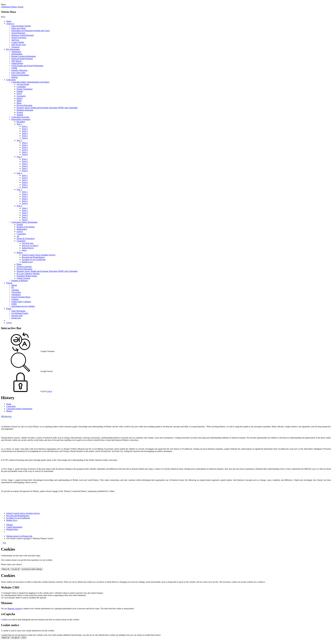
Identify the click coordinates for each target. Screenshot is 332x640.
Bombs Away (27, 262)
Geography (21, 96)
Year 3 (19, 157)
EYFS (19, 94)
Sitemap (9, 525)
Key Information (13, 49)
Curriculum (11, 80)
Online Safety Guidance (21, 301)
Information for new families (23, 306)
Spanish (20, 115)
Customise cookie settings (32, 569)
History (20, 98)
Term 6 (25, 138)
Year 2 (19, 140)
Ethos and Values (18, 28)
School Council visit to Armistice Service (38, 255)
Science (20, 112)
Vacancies (15, 47)
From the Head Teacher (21, 26)
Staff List (15, 40)
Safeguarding (16, 54)
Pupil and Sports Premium (22, 58)
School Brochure (18, 33)
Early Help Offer (18, 73)
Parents (9, 283)
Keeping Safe (17, 315)
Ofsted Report (17, 63)
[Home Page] (12, 7)
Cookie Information (14, 527)
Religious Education (25, 110)
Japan (24, 250)
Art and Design (23, 84)
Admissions (16, 51)
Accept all (15, 569)
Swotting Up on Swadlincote (34, 259)
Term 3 (25, 131)
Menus (14, 285)
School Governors (18, 37)
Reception (21, 122)
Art (18, 236)
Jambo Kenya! (28, 248)
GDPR (14, 68)
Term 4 (25, 133)
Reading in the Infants (26, 227)
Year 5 (19, 189)
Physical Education (24, 105)
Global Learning (23, 278)
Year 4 (19, 173)
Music (19, 103)
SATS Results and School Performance (27, 66)
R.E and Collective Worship (28, 273)
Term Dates (16, 292)
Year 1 (19, 124)
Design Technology (25, 89)
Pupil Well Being (18, 311)
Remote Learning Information (23, 56)
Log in (9, 322)
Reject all (5, 569)
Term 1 (25, 126)
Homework (16, 318)
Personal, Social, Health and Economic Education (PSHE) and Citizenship (47, 108)
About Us (10, 23)
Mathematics (22, 229)
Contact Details (17, 42)
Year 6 (19, 206)
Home (8, 21)
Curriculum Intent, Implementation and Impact (30, 82)
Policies (14, 77)
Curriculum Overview (20, 117)
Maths (19, 101)
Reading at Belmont (19, 280)
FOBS (14, 304)
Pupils (8, 308)
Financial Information (20, 75)
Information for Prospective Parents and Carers (30, 30)
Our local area (27, 243)
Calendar (15, 290)
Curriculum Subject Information (24, 222)
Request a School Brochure (22, 35)
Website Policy (12, 529)
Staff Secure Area (18, 44)
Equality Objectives (19, 70)
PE (12, 287)
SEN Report (16, 61)
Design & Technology (26, 238)
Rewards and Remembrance (33, 257)
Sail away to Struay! (30, 245)
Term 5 (25, 136)
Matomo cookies (14, 608)
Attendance (16, 294)
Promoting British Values (27, 276)
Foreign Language (24, 266)
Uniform (14, 299)
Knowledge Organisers (20, 119)
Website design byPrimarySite (19, 536)
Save (24, 638)
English (20, 91)
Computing (21, 87)
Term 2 (25, 129)
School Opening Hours (20, 297)
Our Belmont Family (19, 313)
